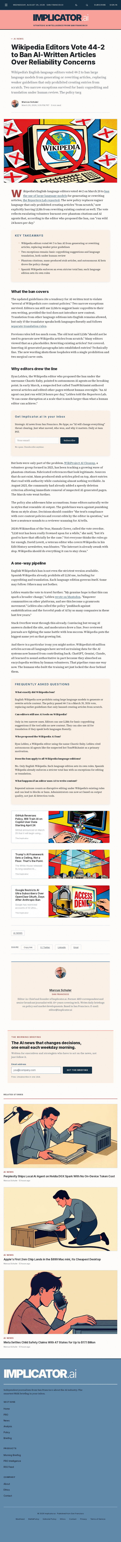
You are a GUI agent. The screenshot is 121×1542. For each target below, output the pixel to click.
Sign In (113, 5)
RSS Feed (9, 1467)
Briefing (8, 1438)
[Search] (87, 5)
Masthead (20, 1519)
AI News (19, 39)
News (7, 1420)
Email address (18, 1064)
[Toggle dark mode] (76, 5)
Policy (7, 1432)
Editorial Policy (49, 1519)
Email (76, 947)
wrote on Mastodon (68, 597)
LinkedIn (62, 947)
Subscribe (100, 5)
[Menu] (7, 5)
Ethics (7, 1489)
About (7, 1484)
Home (7, 1408)
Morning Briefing (12, 1455)
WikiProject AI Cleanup (79, 463)
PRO (6, 1414)
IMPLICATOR (60, 17)
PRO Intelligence (12, 1461)
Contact (8, 1495)
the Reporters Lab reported (41, 200)
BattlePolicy (33, 1519)
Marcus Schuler (30, 102)
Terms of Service (97, 1519)
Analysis (8, 1426)
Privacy (83, 1519)
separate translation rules (28, 326)
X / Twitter (45, 947)
